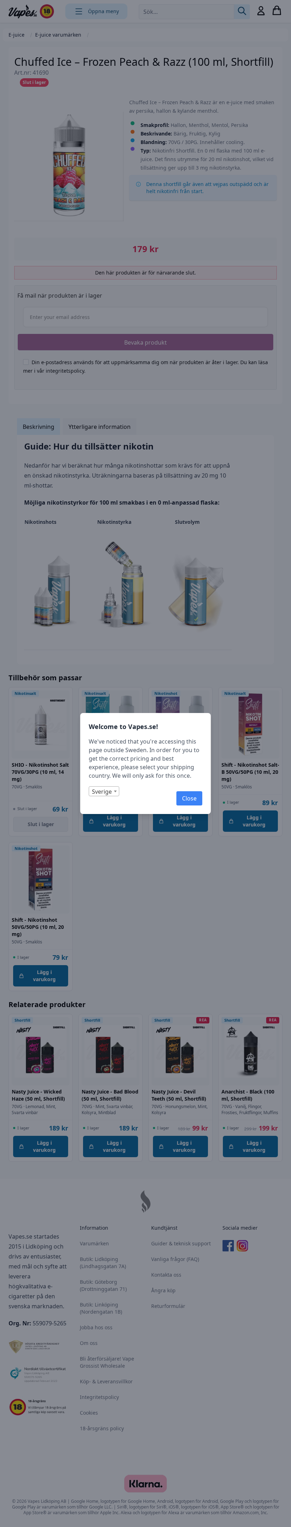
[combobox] (104, 791)
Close (189, 798)
